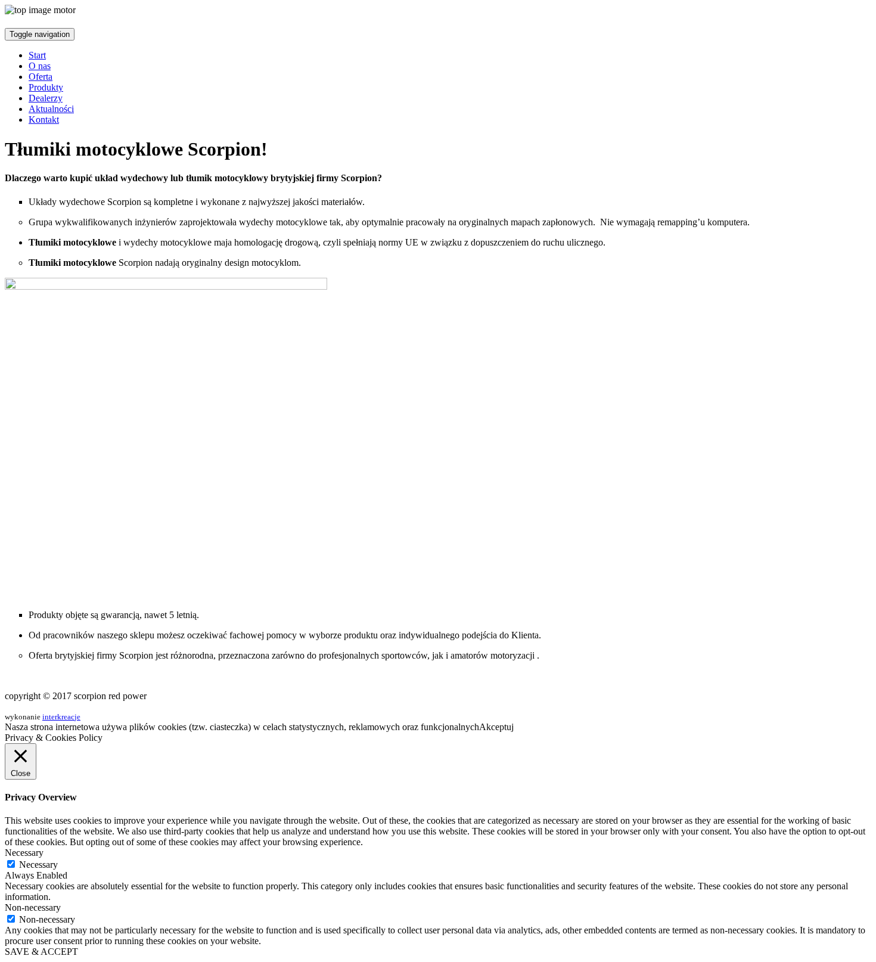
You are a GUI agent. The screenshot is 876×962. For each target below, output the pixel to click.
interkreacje (61, 716)
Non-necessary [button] (33, 907)
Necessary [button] (24, 853)
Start (37, 55)
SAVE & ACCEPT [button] (41, 952)
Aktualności (51, 109)
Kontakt (44, 119)
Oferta (40, 77)
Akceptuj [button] (496, 727)
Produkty (46, 87)
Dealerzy (46, 98)
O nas (40, 66)
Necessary (38, 864)
